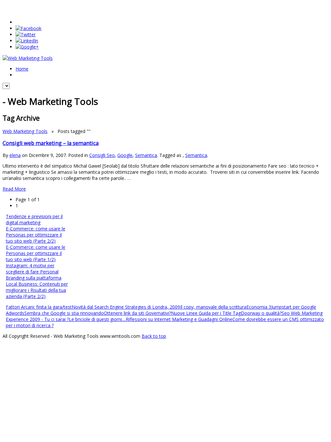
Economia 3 (258, 307)
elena (15, 155)
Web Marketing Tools (25, 131)
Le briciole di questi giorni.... (97, 319)
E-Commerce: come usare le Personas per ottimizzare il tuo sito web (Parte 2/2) (35, 235)
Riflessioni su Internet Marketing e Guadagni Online (179, 319)
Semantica (146, 155)
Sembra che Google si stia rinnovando (64, 313)
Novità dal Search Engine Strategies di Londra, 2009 (126, 307)
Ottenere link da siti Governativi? (137, 313)
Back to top (154, 336)
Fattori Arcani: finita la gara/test (39, 307)
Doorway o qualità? (261, 313)
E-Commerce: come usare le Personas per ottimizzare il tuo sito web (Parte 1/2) (35, 253)
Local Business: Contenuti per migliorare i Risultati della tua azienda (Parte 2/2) (37, 290)
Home (22, 69)
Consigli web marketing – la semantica (51, 143)
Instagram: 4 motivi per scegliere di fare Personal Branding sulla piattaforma (33, 271)
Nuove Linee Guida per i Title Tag (206, 313)
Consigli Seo (102, 155)
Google (125, 155)
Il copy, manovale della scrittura (213, 307)
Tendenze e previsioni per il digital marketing (34, 219)
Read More (14, 189)
